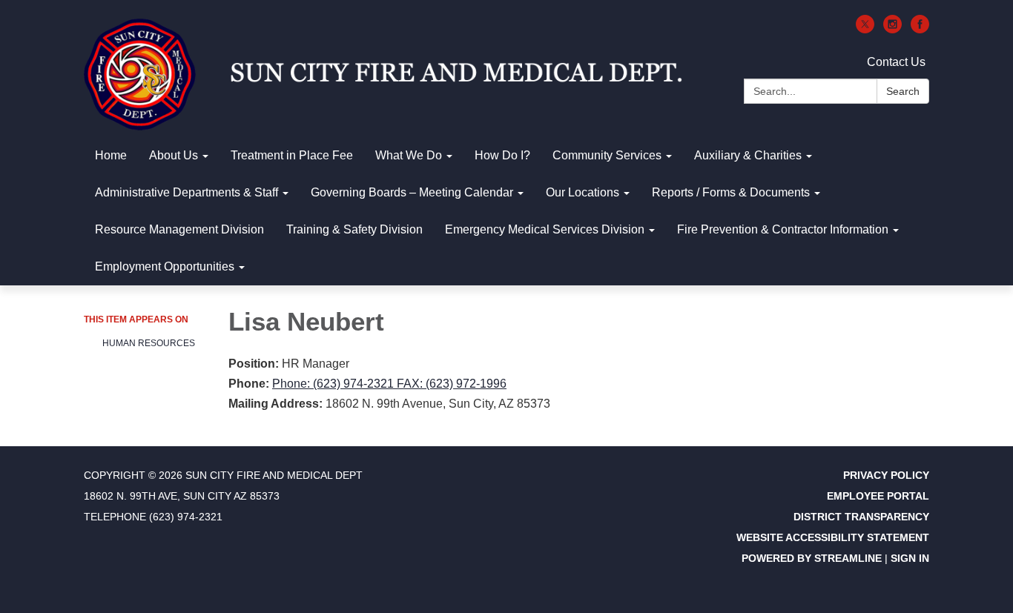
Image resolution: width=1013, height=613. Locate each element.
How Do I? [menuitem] (502, 155)
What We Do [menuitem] (408, 155)
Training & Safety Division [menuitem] (354, 229)
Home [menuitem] (111, 155)
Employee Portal (878, 496)
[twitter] (865, 29)
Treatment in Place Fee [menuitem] (292, 155)
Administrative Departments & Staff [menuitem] (186, 192)
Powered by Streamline (812, 558)
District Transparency (861, 517)
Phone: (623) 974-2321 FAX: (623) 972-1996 (389, 383)
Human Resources (148, 343)
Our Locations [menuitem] (582, 192)
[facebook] (920, 29)
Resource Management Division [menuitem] (179, 229)
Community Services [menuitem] (606, 155)
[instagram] (892, 29)
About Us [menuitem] (173, 155)
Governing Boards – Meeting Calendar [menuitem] (412, 192)
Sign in (910, 558)
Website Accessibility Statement (832, 537)
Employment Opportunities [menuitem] (164, 266)
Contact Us (896, 62)
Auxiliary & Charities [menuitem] (748, 155)
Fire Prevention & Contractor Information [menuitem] (782, 229)
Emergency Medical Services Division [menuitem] (544, 229)
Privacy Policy (886, 475)
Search (903, 91)
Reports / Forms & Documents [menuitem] (731, 192)
